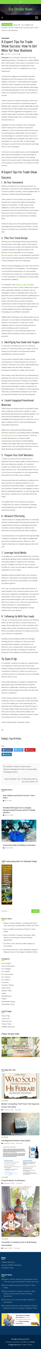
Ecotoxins (5, 982)
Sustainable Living (7, 1004)
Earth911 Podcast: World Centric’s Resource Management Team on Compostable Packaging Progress (20, 769)
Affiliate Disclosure (8, 1027)
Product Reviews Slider (10, 1033)
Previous (4, 1047)
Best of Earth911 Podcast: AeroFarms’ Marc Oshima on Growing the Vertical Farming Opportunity (19, 937)
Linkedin (7, 754)
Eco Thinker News (21, 9)
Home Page (5, 1016)
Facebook (7, 750)
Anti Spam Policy (7, 1268)
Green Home (5, 988)
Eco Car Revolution (8, 966)
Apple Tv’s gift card (23, 285)
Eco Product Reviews (20, 1041)
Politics (4, 999)
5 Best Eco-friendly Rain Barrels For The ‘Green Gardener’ (20, 1048)
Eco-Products (6, 963)
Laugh (3, 993)
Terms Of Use (6, 1021)
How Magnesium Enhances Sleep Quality (15, 1140)
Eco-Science (5, 977)
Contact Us (5, 1018)
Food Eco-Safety (7, 985)
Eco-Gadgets (5, 37)
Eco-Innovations (7, 974)
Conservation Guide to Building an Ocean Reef (19, 845)
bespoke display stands (9, 255)
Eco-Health (5, 971)
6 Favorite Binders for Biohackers (13, 1180)
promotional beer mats (9, 435)
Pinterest (30, 750)
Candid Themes (26, 1345)
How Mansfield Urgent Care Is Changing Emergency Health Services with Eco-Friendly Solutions (19, 810)
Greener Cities (6, 991)
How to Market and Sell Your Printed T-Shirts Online (19, 796)
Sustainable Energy (8, 1001)
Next (37, 1047)
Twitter (19, 750)
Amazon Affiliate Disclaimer (11, 1265)
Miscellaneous (6, 996)
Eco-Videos (5, 980)
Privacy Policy (6, 1024)
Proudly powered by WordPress (17, 1342)
